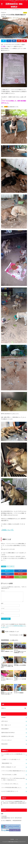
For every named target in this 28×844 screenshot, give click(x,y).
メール (2, 608)
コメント (3, 590)
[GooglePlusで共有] (19, 40)
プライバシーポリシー (6, 740)
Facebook (12, 839)
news (9, 566)
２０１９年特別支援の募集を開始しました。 (11, 787)
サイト (2, 613)
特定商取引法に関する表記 (7, 736)
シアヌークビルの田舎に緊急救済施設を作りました (13, 770)
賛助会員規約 (4, 744)
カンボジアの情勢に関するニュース (9, 791)
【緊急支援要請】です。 (7, 763)
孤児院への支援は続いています (8, 767)
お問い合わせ (4, 721)
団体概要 (3, 717)
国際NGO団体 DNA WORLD (14, 5)
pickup (13, 566)
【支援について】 (7, 530)
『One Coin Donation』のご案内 (9, 774)
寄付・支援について (6, 725)
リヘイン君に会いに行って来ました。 (10, 783)
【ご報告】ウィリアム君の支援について (10, 759)
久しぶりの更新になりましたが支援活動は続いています (13, 754)
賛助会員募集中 (5, 728)
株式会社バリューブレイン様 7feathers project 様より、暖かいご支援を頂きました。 (13, 779)
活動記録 (4, 566)
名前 (2, 603)
